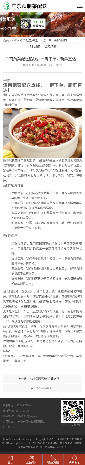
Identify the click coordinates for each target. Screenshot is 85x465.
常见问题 (51, 46)
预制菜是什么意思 (28, 447)
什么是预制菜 (47, 447)
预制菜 (78, 443)
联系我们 (74, 462)
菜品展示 (32, 462)
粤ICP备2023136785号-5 (45, 443)
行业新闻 (34, 46)
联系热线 (53, 462)
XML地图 (62, 447)
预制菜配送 (66, 443)
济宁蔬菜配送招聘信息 (44, 378)
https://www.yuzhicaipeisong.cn (19, 439)
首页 (6, 40)
